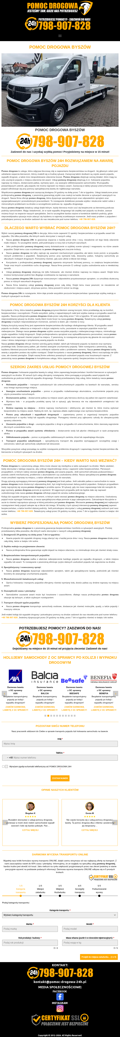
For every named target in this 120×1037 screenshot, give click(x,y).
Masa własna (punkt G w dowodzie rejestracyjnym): (90, 938)
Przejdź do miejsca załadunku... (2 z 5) (99, 957)
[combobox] (7, 758)
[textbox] (57, 915)
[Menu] (60, 36)
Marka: (30, 924)
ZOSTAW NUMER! (60, 778)
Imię (60, 739)
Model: (90, 924)
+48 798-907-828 (87, 219)
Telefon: (60, 753)
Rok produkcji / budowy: (30, 938)
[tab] (21, 890)
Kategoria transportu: (60, 910)
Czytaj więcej (30, 830)
